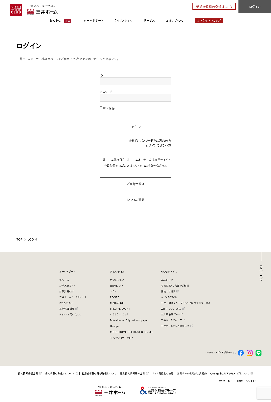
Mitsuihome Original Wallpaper (129, 320)
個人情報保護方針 (28, 373)
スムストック (167, 280)
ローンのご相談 (169, 297)
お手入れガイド (67, 285)
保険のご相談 (168, 291)
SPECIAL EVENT (120, 308)
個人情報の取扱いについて (60, 373)
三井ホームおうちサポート (73, 297)
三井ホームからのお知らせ (175, 326)
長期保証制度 (66, 308)
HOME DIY (116, 285)
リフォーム (64, 280)
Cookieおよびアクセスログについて (230, 373)
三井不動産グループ (172, 314)
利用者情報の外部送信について (99, 373)
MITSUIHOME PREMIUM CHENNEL (131, 332)
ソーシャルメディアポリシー (218, 352)
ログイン (136, 126)
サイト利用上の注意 (163, 373)
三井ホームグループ (171, 320)
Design (114, 326)
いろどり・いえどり (119, 314)
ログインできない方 (158, 145)
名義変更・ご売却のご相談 (175, 285)
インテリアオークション (121, 337)
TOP (19, 239)
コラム (113, 291)
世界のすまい (117, 280)
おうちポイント (66, 303)
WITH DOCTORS (171, 308)
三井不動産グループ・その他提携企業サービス (185, 303)
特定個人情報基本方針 (132, 373)
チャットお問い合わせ (70, 314)
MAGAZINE (117, 303)
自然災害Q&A (67, 291)
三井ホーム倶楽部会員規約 (192, 373)
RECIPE (114, 297)
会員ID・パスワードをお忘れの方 (150, 140)
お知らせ (55, 20)
